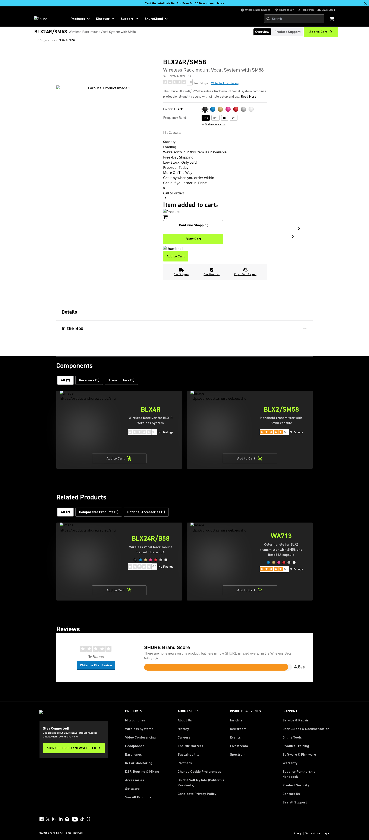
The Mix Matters (190, 746)
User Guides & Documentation (306, 729)
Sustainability (188, 754)
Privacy (297, 833)
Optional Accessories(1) (146, 512)
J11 (234, 118)
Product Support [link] (287, 32)
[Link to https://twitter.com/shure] (48, 819)
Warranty (290, 763)
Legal (327, 833)
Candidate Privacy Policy (197, 794)
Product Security (296, 785)
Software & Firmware (299, 754)
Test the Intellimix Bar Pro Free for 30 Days (184, 3)
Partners (185, 763)
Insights (236, 720)
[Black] (205, 109)
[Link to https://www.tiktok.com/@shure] (82, 819)
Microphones (135, 720)
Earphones (133, 754)
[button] (135, 560)
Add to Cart (176, 256)
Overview (262, 32)
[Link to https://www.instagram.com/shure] (54, 819)
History (183, 729)
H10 (206, 118)
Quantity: (169, 142)
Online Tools (292, 737)
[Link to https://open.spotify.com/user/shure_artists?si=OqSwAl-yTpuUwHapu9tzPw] (67, 819)
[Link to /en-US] (48, 18)
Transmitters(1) (121, 380)
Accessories (134, 780)
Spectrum (238, 754)
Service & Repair (296, 720)
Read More (248, 96)
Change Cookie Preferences (199, 772)
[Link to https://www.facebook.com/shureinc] (41, 819)
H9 (224, 118)
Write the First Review (225, 83)
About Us (185, 720)
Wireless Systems (139, 729)
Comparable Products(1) (98, 512)
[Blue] (212, 109)
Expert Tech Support (245, 274)
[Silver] (243, 109)
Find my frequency (215, 124)
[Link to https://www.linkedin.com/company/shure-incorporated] (61, 819)
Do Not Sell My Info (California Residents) (201, 782)
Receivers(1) (89, 380)
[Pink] (228, 109)
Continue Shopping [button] (193, 225)
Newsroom (238, 729)
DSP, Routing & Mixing (142, 772)
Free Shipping (181, 274)
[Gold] (220, 109)
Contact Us (291, 794)
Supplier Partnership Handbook (306, 774)
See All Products (138, 797)
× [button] (217, 205)
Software (132, 789)
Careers (184, 737)
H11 (215, 118)
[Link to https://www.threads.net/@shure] (88, 819)
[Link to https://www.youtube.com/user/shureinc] (75, 819)
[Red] (235, 109)
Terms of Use (312, 833)
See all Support (295, 802)
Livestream (239, 746)
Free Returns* (212, 274)
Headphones (134, 746)
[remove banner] (365, 3)
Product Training (296, 746)
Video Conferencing (140, 737)
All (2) (65, 380)
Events (235, 737)
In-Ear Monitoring (138, 763)
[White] (251, 109)
